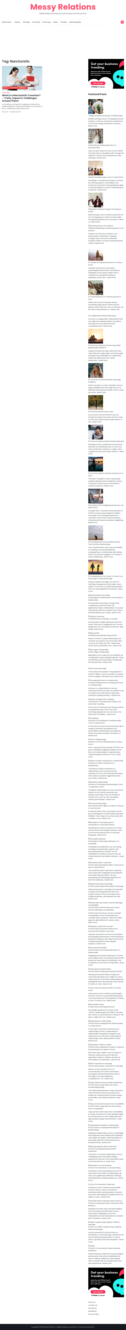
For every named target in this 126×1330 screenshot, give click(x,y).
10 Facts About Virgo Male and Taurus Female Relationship (103, 1086)
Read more (92, 126)
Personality (36, 22)
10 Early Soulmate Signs (97, 668)
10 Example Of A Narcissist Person (101, 825)
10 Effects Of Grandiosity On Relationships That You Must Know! (104, 721)
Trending (63, 22)
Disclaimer (92, 1308)
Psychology (46, 22)
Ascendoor (73, 1327)
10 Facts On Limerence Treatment (101, 1184)
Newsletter (92, 1311)
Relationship (6, 22)
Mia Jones (5, 112)
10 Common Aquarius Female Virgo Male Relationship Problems (104, 346)
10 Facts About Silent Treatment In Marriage (105, 1066)
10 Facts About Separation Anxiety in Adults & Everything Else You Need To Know (106, 1048)
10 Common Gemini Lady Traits (100, 412)
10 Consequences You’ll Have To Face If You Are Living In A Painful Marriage (105, 577)
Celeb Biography (75, 22)
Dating (17, 22)
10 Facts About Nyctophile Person (101, 1007)
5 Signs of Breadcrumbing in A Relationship (105, 116)
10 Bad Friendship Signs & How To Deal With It (106, 177)
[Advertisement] (63, 42)
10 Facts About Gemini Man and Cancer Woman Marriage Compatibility (104, 908)
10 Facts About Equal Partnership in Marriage (105, 886)
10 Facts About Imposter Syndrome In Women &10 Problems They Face (103, 930)
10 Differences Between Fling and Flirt (102, 635)
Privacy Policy (93, 1314)
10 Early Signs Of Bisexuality (98, 652)
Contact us (92, 1305)
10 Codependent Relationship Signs (102, 316)
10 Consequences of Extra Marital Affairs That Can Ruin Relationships (104, 543)
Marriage (26, 22)
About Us (91, 1302)
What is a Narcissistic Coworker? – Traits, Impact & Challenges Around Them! (21, 98)
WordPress (90, 1327)
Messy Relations (63, 6)
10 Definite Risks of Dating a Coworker (103, 619)
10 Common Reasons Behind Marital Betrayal (106, 441)
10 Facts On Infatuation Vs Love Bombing (104, 1168)
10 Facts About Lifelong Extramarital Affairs (105, 971)
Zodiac (55, 22)
